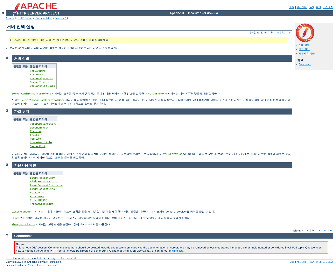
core (21, 48)
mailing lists (176, 250)
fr (272, 32)
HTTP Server (25, 18)
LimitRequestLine (42, 189)
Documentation (43, 18)
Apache (10, 18)
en (266, 32)
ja (277, 32)
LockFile (36, 135)
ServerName (38, 71)
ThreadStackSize (41, 204)
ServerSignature (41, 78)
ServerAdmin (38, 74)
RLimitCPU (37, 192)
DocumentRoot (39, 127)
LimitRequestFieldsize (46, 185)
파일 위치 (304, 49)
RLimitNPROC (38, 200)
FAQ (311, 7)
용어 (318, 7)
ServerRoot (38, 146)
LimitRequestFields (44, 181)
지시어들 (302, 7)
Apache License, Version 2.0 (44, 265)
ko (284, 32)
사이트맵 (328, 7)
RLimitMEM (37, 196)
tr (289, 32)
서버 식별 (304, 45)
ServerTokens (39, 82)
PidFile (35, 138)
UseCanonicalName (42, 85)
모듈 (291, 7)
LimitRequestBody (42, 177)
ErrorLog (36, 131)
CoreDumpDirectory (43, 123)
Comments (305, 64)
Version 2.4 (61, 18)
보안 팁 (58, 157)
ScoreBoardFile (41, 142)
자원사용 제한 (307, 53)
